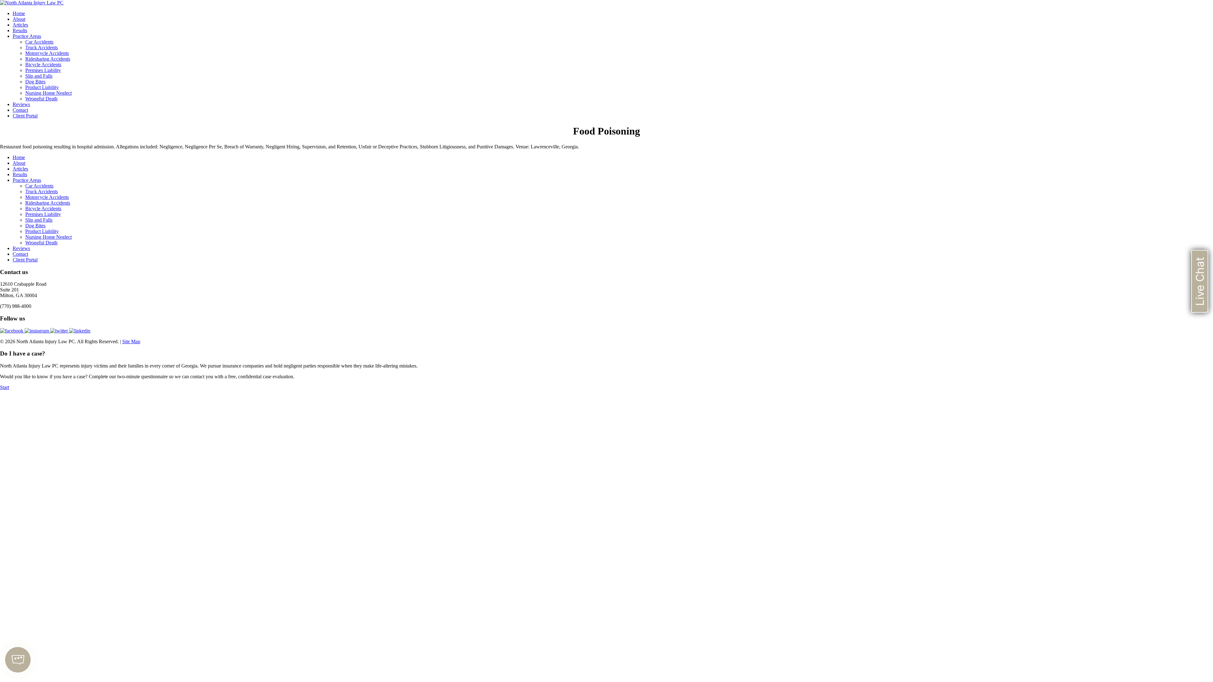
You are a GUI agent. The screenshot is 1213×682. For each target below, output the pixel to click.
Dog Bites (35, 81)
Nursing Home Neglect (48, 93)
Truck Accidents (41, 47)
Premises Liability (43, 70)
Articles (20, 24)
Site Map (131, 341)
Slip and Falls (38, 76)
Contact (20, 110)
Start (4, 387)
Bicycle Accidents (43, 64)
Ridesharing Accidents (47, 59)
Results (20, 30)
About (19, 19)
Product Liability (42, 87)
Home (19, 13)
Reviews (21, 104)
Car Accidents (39, 42)
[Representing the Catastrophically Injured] (31, 2)
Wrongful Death (41, 98)
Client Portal (25, 115)
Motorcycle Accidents (47, 53)
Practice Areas (27, 36)
